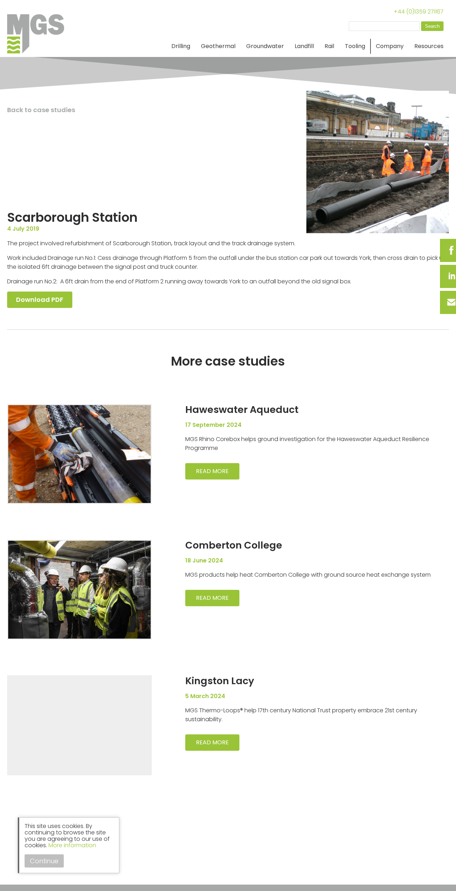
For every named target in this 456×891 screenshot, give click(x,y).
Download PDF (39, 299)
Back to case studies (41, 109)
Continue (44, 860)
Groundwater (265, 46)
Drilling (180, 46)
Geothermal (218, 46)
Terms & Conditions (72, 876)
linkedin (14, 864)
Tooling (355, 46)
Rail (329, 46)
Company (390, 46)
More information (72, 845)
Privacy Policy (26, 876)
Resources (429, 46)
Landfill (304, 46)
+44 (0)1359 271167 (419, 11)
